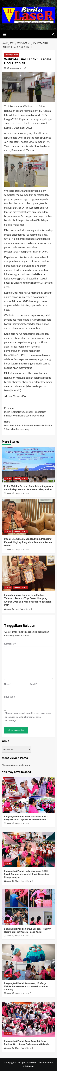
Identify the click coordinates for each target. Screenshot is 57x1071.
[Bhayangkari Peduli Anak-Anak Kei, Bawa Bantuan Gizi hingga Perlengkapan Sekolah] (28, 1019)
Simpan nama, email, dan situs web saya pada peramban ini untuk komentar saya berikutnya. (28, 717)
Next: (28, 425)
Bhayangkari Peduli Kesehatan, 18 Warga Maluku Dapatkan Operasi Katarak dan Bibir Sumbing (26, 986)
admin (8, 493)
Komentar (10, 643)
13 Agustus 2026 (22, 493)
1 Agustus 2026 (21, 609)
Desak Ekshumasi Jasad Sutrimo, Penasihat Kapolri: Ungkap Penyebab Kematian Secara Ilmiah (28, 542)
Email (33, 684)
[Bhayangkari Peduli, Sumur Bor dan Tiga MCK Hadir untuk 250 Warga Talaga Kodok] (28, 907)
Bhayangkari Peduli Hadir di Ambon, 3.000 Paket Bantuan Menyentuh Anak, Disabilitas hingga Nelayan (26, 874)
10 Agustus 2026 (22, 550)
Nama (7, 684)
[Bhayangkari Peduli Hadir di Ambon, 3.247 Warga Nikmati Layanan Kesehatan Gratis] (28, 795)
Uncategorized (11, 55)
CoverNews (44, 1062)
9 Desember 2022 (16, 68)
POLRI (8, 478)
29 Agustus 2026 (22, 823)
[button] (5, 34)
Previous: (25, 412)
